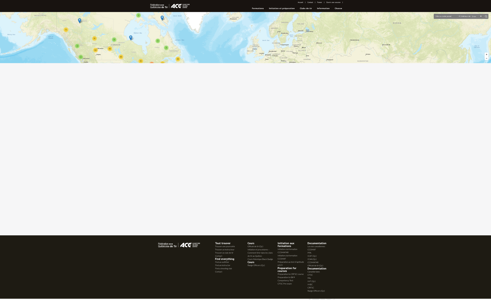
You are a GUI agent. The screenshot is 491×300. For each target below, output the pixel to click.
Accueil (300, 2)
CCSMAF (312, 249)
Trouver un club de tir (224, 252)
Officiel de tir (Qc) (255, 246)
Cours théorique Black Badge (260, 259)
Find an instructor (222, 265)
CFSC (310, 275)
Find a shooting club (223, 268)
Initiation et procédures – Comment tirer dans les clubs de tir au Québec (260, 252)
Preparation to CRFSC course (291, 274)
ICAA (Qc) (312, 259)
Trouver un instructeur (224, 249)
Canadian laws (314, 271)
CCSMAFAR (313, 262)
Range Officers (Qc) (256, 265)
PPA (309, 252)
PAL (309, 278)
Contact (310, 2)
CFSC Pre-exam (285, 283)
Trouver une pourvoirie (225, 246)
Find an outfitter (222, 262)
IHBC (310, 284)
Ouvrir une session (333, 2)
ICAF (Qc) (312, 256)
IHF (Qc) (311, 281)
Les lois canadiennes (316, 246)
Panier (319, 2)
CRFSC (311, 287)
